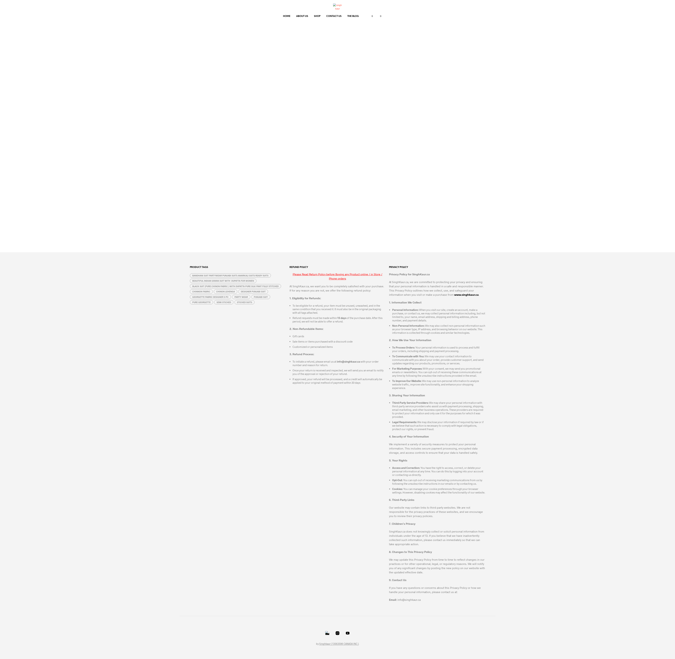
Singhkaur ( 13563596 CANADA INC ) (339, 643)
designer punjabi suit (253, 291)
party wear (241, 297)
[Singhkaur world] (337, 633)
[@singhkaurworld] (327, 633)
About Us (302, 16)
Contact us (334, 16)
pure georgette (201, 302)
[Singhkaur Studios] (348, 633)
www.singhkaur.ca (466, 294)
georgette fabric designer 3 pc (210, 297)
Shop (317, 16)
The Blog (353, 16)
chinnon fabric (201, 291)
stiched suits (244, 302)
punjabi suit (261, 297)
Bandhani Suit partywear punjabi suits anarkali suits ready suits (230, 275)
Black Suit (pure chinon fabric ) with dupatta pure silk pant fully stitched (235, 286)
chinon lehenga (225, 291)
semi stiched (224, 302)
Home (286, 16)
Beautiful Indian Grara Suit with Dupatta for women (223, 281)
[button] (370, 16)
